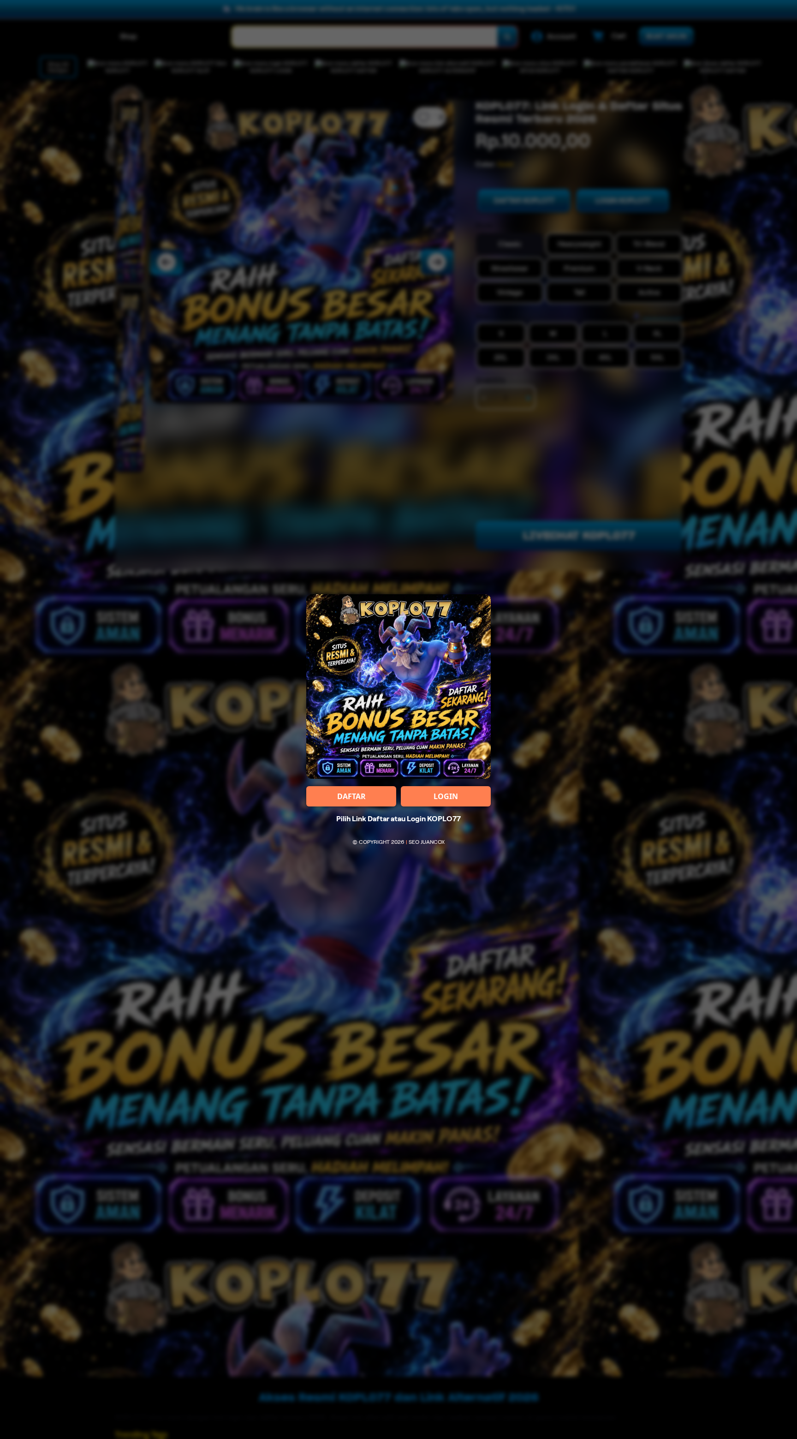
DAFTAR (351, 796)
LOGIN (446, 796)
